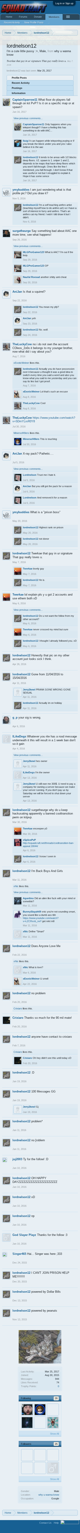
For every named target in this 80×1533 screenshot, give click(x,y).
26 (56, 1398)
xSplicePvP (29, 840)
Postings (17, 88)
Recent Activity (21, 83)
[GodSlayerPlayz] (53, 1468)
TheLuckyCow (22, 344)
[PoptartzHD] (27, 1410)
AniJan (17, 291)
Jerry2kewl (29, 689)
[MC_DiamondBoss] (53, 1455)
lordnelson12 (30, 157)
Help (56, 1522)
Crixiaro (18, 1008)
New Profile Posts (34, 22)
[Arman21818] (40, 1468)
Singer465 (19, 1253)
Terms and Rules (69, 1528)
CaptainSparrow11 (24, 99)
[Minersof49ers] (40, 1410)
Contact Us (45, 1522)
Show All (54, 1433)
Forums (23, 16)
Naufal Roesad (31, 277)
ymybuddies (20, 189)
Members (54, 17)
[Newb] (53, 1410)
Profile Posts (19, 77)
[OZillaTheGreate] (40, 1455)
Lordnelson (29, 475)
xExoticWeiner (21, 362)
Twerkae (27, 568)
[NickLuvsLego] (27, 1468)
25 (56, 1444)
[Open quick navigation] (75, 32)
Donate (38, 16)
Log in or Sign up (64, 3)
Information (19, 93)
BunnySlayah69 (32, 911)
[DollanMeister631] (27, 1423)
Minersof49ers (21, 433)
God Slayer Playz (24, 1235)
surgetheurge (21, 231)
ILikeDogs (19, 736)
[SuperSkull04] (53, 1423)
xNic (16, 886)
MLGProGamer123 (33, 252)
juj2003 (17, 1159)
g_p (15, 717)
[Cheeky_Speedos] (27, 1455)
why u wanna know (48, 1494)
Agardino (28, 898)
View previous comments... (28, 118)
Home (9, 16)
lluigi (26, 140)
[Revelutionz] (40, 1423)
